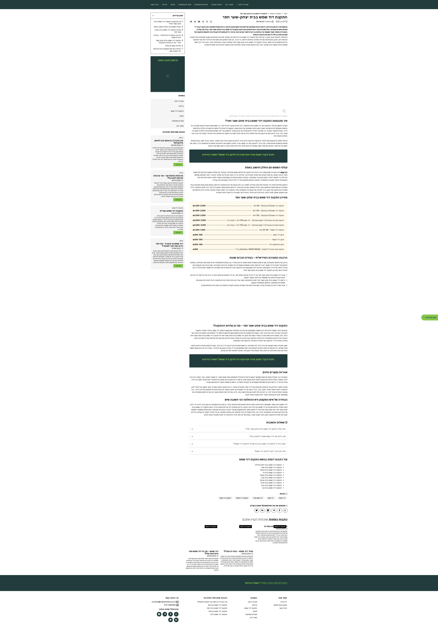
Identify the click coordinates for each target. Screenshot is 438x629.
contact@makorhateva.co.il (163, 602)
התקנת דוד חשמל (242, 498)
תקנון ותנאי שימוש (280, 605)
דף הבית (283, 602)
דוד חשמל (282, 498)
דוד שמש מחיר (258, 498)
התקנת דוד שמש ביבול (218, 614)
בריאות (181, 138)
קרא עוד (178, 164)
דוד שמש (283, 172)
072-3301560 (170, 605)
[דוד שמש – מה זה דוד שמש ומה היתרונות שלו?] (202, 536)
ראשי (285, 14)
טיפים (181, 173)
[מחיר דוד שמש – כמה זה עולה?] (236, 536)
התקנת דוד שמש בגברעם (217, 605)
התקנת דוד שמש (275, 14)
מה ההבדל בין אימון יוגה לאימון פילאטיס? (212, 602)
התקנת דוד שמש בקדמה (217, 611)
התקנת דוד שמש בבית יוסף (217, 608)
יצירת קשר (283, 608)
